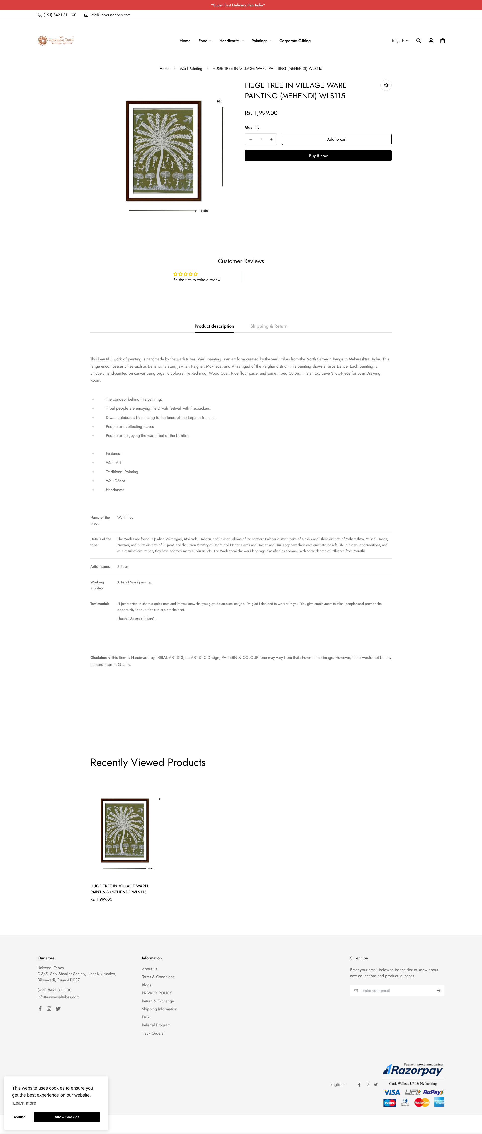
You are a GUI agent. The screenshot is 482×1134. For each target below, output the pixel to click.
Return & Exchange (158, 1001)
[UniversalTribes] (56, 41)
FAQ (146, 1017)
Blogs (146, 985)
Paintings (259, 41)
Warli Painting (191, 68)
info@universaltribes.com (58, 997)
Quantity (252, 127)
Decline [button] (19, 1117)
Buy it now (318, 156)
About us (149, 969)
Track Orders (152, 1033)
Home (185, 41)
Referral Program (156, 1025)
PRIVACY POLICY (157, 993)
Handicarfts (229, 41)
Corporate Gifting (295, 41)
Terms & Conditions (158, 977)
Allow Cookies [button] (67, 1117)
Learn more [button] (24, 1103)
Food (203, 41)
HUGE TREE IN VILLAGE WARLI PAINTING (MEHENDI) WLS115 (119, 889)
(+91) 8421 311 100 (55, 990)
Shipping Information (159, 1009)
